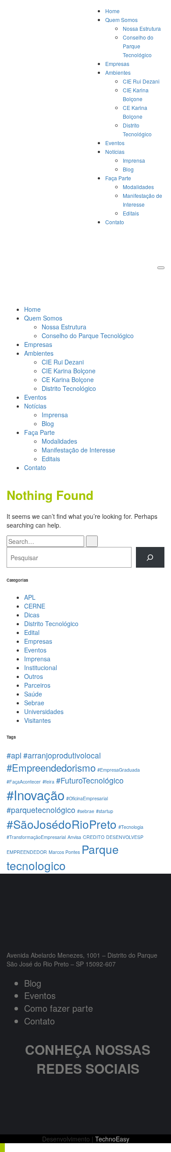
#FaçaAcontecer (24, 781)
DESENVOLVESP (124, 837)
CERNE (34, 606)
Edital (31, 632)
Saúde (33, 693)
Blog (128, 169)
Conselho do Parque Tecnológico (138, 45)
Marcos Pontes (64, 852)
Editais (131, 213)
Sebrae (34, 702)
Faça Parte (118, 178)
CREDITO (93, 837)
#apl (14, 755)
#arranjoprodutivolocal (62, 755)
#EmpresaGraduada (118, 769)
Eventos (115, 142)
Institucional (40, 667)
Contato (114, 222)
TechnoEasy (112, 1138)
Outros (33, 676)
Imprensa (134, 160)
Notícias (115, 151)
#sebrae (85, 811)
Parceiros (37, 685)
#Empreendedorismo (51, 767)
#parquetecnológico (41, 809)
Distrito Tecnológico (69, 388)
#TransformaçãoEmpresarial (36, 837)
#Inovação (35, 794)
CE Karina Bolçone (68, 379)
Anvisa (74, 837)
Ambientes (118, 72)
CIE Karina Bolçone (69, 370)
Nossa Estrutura (142, 28)
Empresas (117, 63)
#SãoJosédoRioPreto (62, 824)
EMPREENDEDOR (27, 852)
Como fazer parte (58, 1008)
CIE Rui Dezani (141, 81)
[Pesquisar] (150, 557)
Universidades (44, 711)
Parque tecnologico (63, 857)
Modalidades (138, 186)
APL (30, 597)
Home (112, 11)
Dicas (31, 614)
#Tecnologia (130, 827)
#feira (48, 781)
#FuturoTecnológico (90, 780)
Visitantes (37, 720)
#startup (104, 811)
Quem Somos (121, 19)
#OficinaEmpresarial (87, 798)
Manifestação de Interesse (78, 449)
